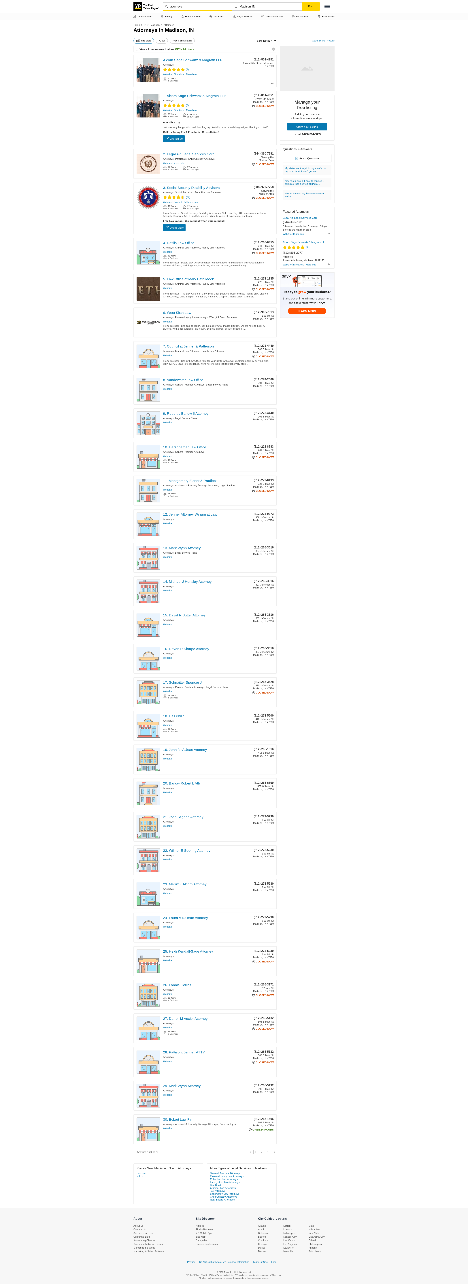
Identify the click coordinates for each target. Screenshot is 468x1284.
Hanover (141, 1173)
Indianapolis (289, 1233)
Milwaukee (314, 1229)
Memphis (288, 1251)
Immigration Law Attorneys (225, 1182)
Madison (155, 25)
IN (145, 25)
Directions (178, 74)
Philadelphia (315, 1244)
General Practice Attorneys (190, 384)
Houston (287, 1229)
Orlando (313, 1240)
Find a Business (205, 1229)
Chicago (262, 1244)
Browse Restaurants (207, 1244)
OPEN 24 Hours (184, 49)
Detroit (286, 1225)
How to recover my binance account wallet (304, 195)
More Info (191, 74)
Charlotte (263, 1240)
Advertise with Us (143, 1233)
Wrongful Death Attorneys (223, 317)
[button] (327, 6)
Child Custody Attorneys (201, 158)
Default (267, 40)
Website (167, 74)
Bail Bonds (216, 1185)
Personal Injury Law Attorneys (191, 317)
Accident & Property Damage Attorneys (196, 485)
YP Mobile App (204, 1233)
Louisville (288, 1247)
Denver (262, 1251)
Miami (312, 1225)
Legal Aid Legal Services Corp (300, 217)
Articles (200, 1225)
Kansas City (290, 1236)
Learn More (177, 227)
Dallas (261, 1247)
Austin (261, 1229)
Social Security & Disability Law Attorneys (198, 192)
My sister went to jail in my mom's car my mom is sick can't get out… (306, 170)
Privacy (191, 1262)
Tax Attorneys (218, 1191)
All (163, 40)
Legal (274, 1262)
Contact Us (176, 138)
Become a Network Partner (148, 1244)
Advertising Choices (144, 1240)
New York (314, 1233)
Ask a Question (309, 158)
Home (136, 25)
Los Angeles (290, 1244)
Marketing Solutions (144, 1247)
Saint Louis (315, 1251)
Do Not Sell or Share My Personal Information (224, 1262)
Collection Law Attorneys (224, 1179)
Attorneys (168, 64)
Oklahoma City (317, 1236)
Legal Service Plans (217, 384)
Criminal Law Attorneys (187, 247)
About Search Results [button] (323, 40)
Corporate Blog (141, 1236)
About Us (138, 1225)
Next (273, 1152)
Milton (140, 1176)
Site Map (201, 1236)
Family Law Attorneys (213, 247)
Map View (146, 40)
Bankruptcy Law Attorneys (225, 1193)
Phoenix (313, 1247)
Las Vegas (289, 1240)
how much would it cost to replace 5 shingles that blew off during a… (304, 182)
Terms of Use (260, 1262)
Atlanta (262, 1225)
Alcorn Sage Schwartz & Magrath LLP (192, 60)
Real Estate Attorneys (222, 1199)
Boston (262, 1236)
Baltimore (263, 1233)
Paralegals (181, 158)
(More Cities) (281, 1218)
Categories (201, 1240)
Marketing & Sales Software (148, 1251)
